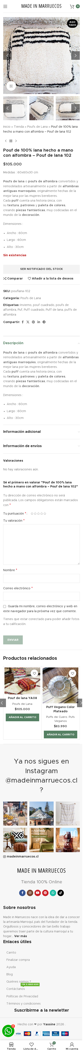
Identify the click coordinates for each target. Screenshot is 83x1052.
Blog (9, 974)
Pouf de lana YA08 (22, 698)
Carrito (11, 952)
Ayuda (11, 967)
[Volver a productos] (10, 140)
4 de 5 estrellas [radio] (41, 513)
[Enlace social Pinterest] (33, 322)
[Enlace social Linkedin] (38, 322)
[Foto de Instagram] (15, 814)
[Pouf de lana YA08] (22, 680)
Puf (20, 309)
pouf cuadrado (43, 305)
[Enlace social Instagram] (30, 893)
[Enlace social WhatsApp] (53, 893)
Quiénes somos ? (18, 981)
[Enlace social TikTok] (60, 893)
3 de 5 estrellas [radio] (38, 513)
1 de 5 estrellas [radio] (32, 513)
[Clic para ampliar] (11, 86)
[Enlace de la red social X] (28, 322)
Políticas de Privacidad (22, 996)
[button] (7, 55)
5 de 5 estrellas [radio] (44, 513)
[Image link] (41, 870)
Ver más (20, 936)
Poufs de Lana (37, 126)
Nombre (10, 570)
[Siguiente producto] (16, 140)
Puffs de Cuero (56, 716)
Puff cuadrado (34, 309)
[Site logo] (41, 6)
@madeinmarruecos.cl (41, 780)
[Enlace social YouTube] (37, 893)
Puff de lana (54, 309)
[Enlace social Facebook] (22, 322)
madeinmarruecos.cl (23, 856)
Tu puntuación (14, 513)
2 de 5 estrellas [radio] (35, 513)
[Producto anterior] (5, 140)
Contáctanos (22, 988)
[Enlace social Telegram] (44, 322)
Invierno (25, 305)
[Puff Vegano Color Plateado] (60, 685)
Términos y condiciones (23, 1003)
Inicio (6, 126)
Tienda (19, 126)
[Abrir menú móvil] (5, 6)
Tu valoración (14, 520)
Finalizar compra (18, 959)
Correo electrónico (18, 588)
